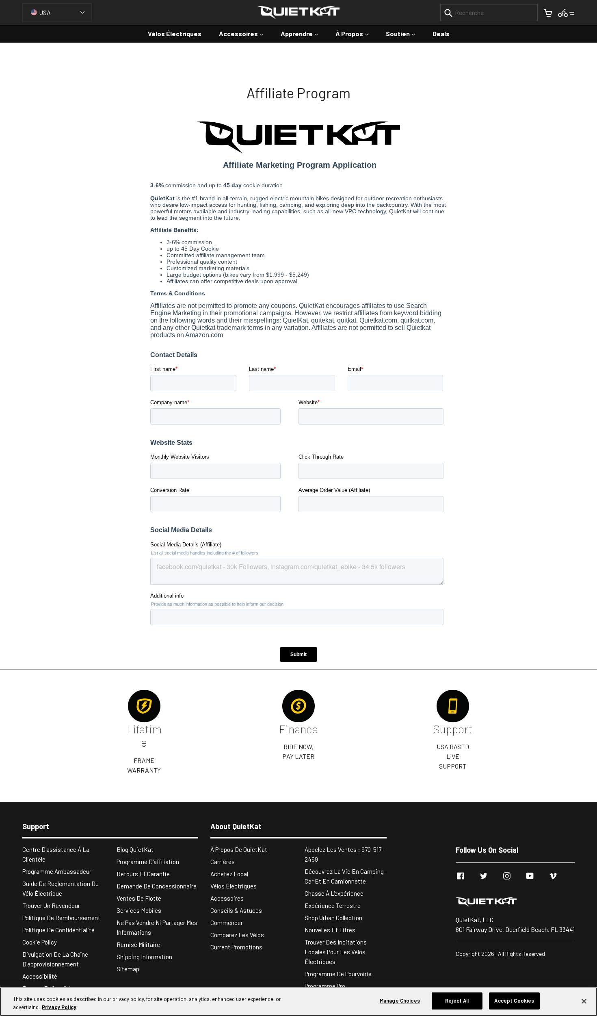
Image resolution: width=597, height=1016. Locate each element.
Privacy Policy (59, 1007)
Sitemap (128, 969)
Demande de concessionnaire (157, 886)
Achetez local (229, 873)
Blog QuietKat (135, 849)
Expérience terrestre (333, 905)
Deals (441, 33)
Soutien (404, 33)
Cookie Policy (39, 942)
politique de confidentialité (58, 930)
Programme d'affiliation (148, 861)
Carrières (222, 861)
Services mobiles (139, 910)
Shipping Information (144, 956)
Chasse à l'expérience (334, 893)
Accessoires (245, 33)
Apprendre (303, 33)
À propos (355, 33)
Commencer (226, 922)
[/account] (566, 12)
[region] (298, 1001)
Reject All (457, 1000)
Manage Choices (400, 1000)
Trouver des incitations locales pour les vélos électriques (336, 951)
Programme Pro (325, 986)
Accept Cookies (514, 1000)
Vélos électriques (174, 33)
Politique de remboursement (61, 917)
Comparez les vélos (237, 934)
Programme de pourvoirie (338, 973)
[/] (515, 901)
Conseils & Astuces (236, 910)
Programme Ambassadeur (56, 871)
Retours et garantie (143, 873)
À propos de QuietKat (238, 849)
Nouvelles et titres (330, 930)
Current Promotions (236, 947)
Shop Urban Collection (333, 917)
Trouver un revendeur (51, 905)
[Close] (584, 1001)
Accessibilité (39, 976)
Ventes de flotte (139, 898)
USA (45, 12)
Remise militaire (138, 944)
